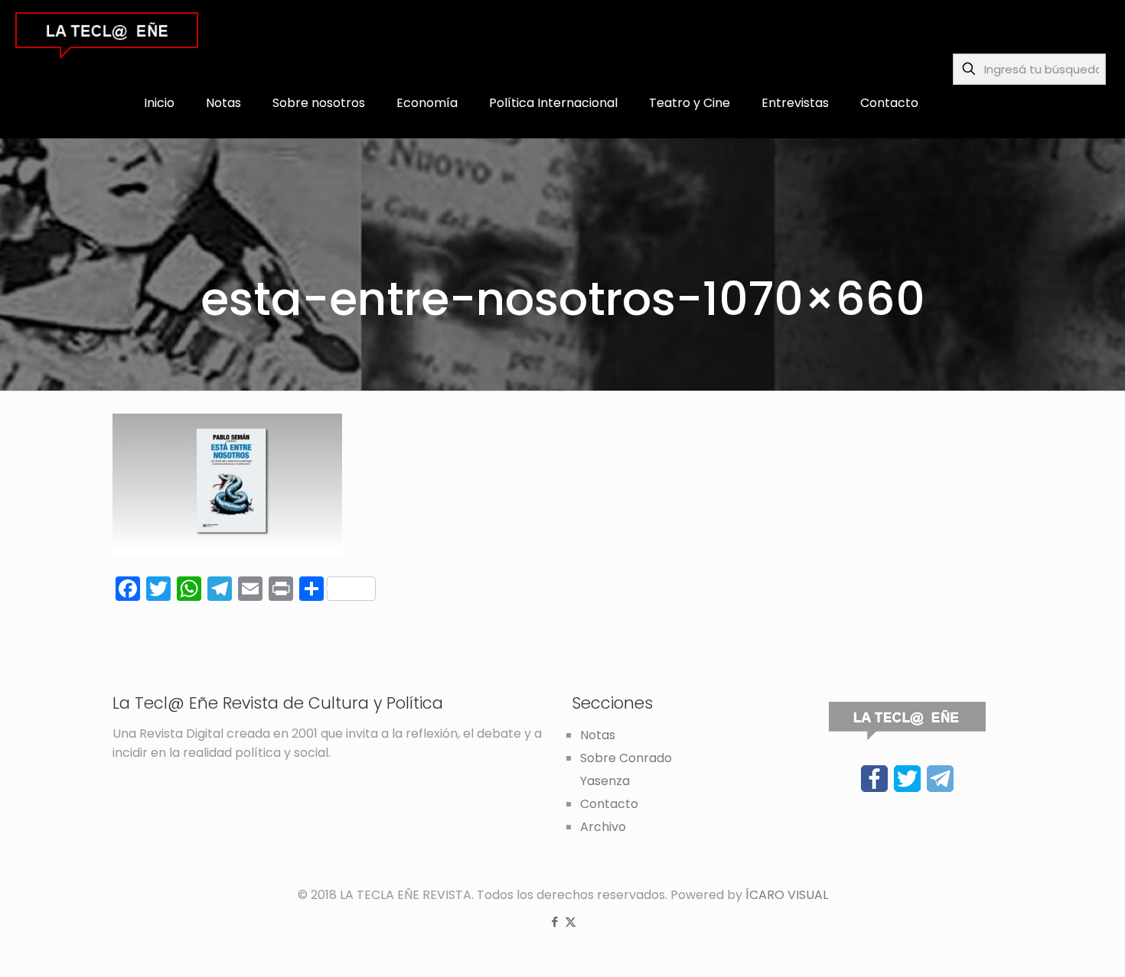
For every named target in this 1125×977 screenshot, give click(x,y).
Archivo (603, 827)
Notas (597, 735)
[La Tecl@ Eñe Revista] (106, 34)
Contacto (609, 804)
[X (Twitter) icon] (570, 922)
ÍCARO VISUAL (786, 895)
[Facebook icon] (554, 922)
